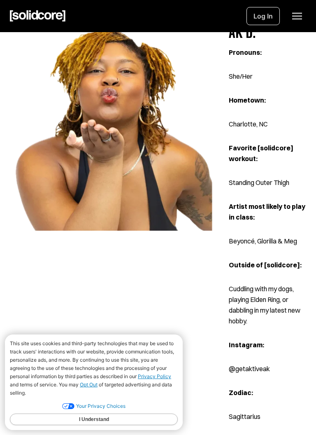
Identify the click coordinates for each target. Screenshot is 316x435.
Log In (263, 16)
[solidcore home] (37, 16)
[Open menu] (297, 16)
